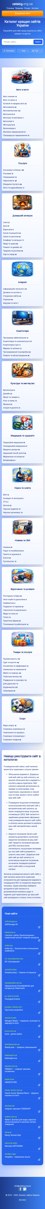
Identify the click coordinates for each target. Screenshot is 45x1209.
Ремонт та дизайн (12, 247)
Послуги (22, 163)
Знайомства (9, 603)
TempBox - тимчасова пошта (17, 1157)
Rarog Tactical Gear (13, 1135)
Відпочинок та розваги (22, 589)
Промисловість (11, 659)
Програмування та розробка (17, 352)
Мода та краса (10, 244)
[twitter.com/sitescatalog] (25, 1190)
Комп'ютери (22, 331)
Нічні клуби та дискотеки (15, 599)
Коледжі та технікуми (13, 498)
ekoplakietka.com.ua (13, 983)
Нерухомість (10, 180)
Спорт (22, 718)
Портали (8, 299)
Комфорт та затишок (13, 240)
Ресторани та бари (12, 596)
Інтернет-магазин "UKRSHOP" (18, 1109)
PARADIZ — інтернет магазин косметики (17, 1070)
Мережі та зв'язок (12, 348)
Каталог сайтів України (29, 1195)
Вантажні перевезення (14, 132)
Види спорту (9, 725)
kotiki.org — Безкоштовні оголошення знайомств (21, 949)
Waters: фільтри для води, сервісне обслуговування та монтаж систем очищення (20, 1121)
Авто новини (10, 96)
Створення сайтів (12, 296)
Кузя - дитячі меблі (13, 1034)
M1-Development (12, 961)
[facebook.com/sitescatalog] (20, 1190)
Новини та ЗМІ (22, 540)
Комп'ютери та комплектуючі (17, 341)
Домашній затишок (22, 215)
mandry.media (10, 1018)
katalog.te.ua (10, 932)
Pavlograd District (12, 999)
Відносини (8, 229)
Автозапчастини (11, 110)
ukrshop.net (10, 1106)
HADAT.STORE (11, 1082)
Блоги (7, 558)
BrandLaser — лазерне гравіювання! (21, 1047)
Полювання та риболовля (15, 624)
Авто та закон (10, 100)
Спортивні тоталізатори (14, 736)
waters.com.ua (11, 1117)
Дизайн (7, 393)
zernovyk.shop (11, 1143)
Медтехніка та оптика (13, 456)
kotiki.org (8, 945)
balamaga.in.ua (11, 1055)
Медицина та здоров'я (22, 435)
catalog (22, 4)
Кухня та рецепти (12, 233)
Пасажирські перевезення (16, 135)
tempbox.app (10, 1154)
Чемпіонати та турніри (13, 732)
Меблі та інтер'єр (12, 673)
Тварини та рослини (13, 251)
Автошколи (9, 114)
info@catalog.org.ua (22, 1186)
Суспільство (9, 561)
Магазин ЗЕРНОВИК (14, 1146)
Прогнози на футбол (14, 1010)
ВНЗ (6, 495)
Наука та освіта (22, 488)
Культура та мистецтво (23, 383)
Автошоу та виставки (13, 118)
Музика (7, 404)
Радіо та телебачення (13, 551)
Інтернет (22, 282)
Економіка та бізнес (13, 170)
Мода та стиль (10, 614)
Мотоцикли (9, 125)
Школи (7, 505)
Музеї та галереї (11, 397)
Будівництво (10, 687)
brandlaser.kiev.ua (12, 1044)
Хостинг (35, 8)
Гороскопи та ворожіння (14, 610)
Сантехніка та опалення (14, 669)
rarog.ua (8, 1132)
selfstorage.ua (11, 921)
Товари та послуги (22, 652)
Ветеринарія (9, 460)
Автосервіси (9, 107)
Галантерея (9, 691)
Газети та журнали (12, 554)
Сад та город (10, 254)
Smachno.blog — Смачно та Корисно (20, 972)
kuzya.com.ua (10, 1031)
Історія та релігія (11, 408)
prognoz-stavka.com (13, 1007)
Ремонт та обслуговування (16, 355)
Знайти (38, 42)
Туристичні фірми (12, 621)
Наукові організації (13, 512)
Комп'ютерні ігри (12, 345)
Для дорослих (10, 684)
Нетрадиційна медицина (15, 446)
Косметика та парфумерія (15, 666)
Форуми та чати (10, 303)
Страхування (10, 177)
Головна (10, 8)
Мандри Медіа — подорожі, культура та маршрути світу (22, 1022)
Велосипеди (9, 128)
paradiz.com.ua (11, 1066)
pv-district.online (12, 996)
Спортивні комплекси (14, 729)
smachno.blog (10, 969)
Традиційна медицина (14, 442)
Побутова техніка (12, 676)
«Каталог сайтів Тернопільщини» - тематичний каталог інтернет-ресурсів (22, 936)
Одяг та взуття (11, 662)
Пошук (27, 8)
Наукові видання (11, 509)
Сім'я (6, 222)
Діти (6, 226)
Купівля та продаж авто (15, 103)
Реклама (8, 173)
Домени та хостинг (12, 292)
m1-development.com (14, 959)
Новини (7, 547)
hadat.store (9, 1079)
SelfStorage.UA (11, 924)
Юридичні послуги (12, 184)
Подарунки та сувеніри (15, 680)
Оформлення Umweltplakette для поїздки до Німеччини (19, 987)
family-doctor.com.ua (13, 1090)
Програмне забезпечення (15, 338)
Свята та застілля (12, 236)
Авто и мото (22, 89)
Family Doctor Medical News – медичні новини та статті (22, 1094)
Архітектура (9, 390)
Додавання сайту (22, 13)
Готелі (7, 617)
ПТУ (5, 502)
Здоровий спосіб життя (14, 453)
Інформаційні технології (15, 289)
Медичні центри (11, 449)
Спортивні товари (12, 739)
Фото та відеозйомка (13, 188)
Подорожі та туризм (13, 606)
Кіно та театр (10, 401)
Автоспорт (8, 121)
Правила (19, 8)
